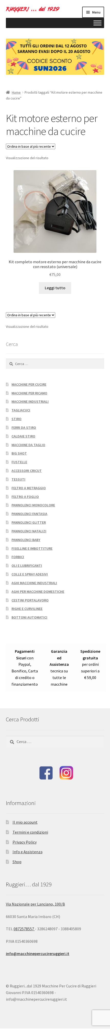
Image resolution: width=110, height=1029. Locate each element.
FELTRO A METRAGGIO (29, 488)
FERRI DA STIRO (24, 427)
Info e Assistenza (27, 851)
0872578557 (24, 928)
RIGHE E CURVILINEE (27, 608)
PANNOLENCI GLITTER (29, 522)
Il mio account (25, 822)
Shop (17, 861)
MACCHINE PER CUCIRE (29, 384)
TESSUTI (18, 479)
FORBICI (18, 557)
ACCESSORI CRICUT (27, 470)
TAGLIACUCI (21, 410)
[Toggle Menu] (97, 22)
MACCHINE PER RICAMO (29, 393)
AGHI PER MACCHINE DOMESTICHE (38, 591)
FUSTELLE (19, 462)
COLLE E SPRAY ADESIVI (30, 574)
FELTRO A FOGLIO (25, 496)
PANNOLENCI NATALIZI (29, 531)
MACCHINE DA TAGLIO (28, 445)
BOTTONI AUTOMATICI (29, 617)
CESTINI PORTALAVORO (30, 600)
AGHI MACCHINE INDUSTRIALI (34, 583)
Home (16, 92)
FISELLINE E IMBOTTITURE (32, 548)
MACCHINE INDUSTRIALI (30, 401)
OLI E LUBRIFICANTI (27, 565)
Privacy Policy (25, 842)
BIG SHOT (19, 453)
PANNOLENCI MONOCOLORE (33, 505)
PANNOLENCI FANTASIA (29, 513)
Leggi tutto (55, 287)
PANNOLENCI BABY (26, 539)
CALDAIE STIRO (23, 436)
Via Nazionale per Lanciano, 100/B (35, 904)
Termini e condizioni (30, 832)
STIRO (16, 419)
